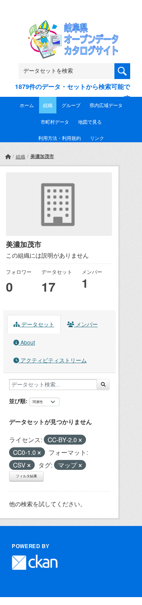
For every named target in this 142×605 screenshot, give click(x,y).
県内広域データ (106, 105)
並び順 (17, 401)
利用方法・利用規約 (59, 137)
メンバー (86, 324)
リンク (97, 137)
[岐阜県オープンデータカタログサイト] (71, 25)
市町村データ (55, 121)
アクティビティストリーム (53, 360)
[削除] (80, 440)
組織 (47, 105)
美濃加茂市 (42, 156)
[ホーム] (8, 156)
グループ (71, 105)
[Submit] (103, 384)
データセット (37, 324)
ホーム (27, 105)
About (27, 342)
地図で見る (90, 121)
